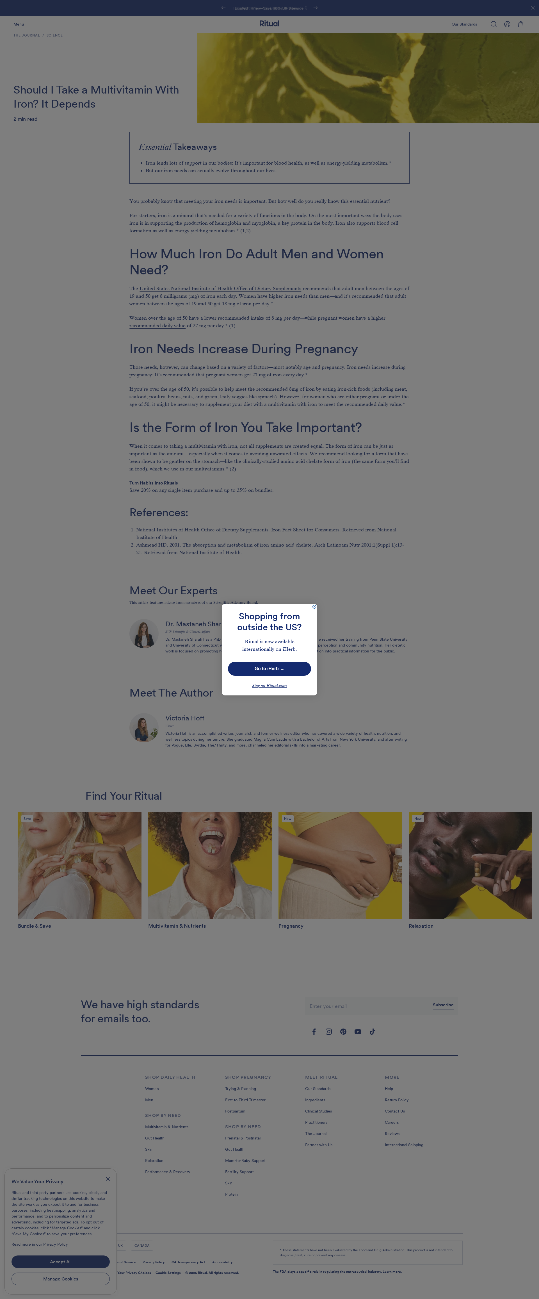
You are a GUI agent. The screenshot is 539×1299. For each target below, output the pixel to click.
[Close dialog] (314, 606)
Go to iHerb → (269, 668)
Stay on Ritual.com (269, 686)
